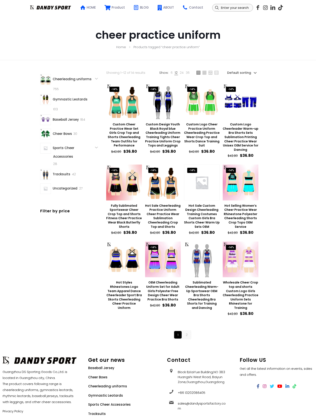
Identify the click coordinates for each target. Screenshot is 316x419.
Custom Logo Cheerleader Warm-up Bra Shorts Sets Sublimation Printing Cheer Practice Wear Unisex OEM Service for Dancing (240, 137)
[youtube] (279, 386)
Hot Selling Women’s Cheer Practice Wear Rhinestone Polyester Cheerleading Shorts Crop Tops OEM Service (240, 216)
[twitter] (272, 386)
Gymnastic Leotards (105, 395)
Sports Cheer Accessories (109, 404)
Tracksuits (97, 413)
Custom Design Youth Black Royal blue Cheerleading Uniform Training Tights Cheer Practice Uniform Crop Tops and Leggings (163, 135)
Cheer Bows (97, 377)
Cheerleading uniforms (107, 386)
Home (121, 47)
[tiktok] (280, 7)
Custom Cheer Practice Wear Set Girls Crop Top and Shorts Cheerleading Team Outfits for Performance (124, 135)
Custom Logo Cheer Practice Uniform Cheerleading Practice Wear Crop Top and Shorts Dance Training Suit (202, 135)
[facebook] (258, 386)
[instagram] (265, 7)
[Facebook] (258, 7)
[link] (171, 73)
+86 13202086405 (191, 392)
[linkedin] (273, 7)
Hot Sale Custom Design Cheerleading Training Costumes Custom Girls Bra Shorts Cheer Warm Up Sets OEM (202, 216)
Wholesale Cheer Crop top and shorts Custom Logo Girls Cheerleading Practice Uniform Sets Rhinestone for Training (240, 295)
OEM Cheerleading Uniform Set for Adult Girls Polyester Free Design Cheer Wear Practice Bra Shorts (162, 290)
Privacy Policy (13, 411)
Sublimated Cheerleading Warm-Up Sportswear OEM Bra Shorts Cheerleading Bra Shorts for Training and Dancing (201, 295)
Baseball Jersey (101, 368)
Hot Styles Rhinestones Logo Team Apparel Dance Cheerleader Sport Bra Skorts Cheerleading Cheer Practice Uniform (124, 295)
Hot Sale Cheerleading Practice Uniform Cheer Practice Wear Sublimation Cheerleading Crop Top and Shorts (163, 216)
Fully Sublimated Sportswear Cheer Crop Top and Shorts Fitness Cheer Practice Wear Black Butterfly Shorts (124, 216)
